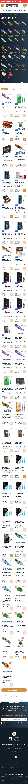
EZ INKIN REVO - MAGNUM (6, 650)
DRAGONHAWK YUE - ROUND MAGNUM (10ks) (6, 574)
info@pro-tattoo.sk (12, 708)
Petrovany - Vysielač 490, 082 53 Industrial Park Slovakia (14, 748)
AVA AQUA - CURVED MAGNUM (7, 625)
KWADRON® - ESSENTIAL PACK (7, 157)
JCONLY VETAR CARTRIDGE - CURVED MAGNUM (20, 521)
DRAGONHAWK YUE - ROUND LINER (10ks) (19, 574)
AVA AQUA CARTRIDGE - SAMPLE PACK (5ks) (19, 134)
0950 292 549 (10, 706)
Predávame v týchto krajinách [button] (11, 768)
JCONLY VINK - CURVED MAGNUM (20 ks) (7, 390)
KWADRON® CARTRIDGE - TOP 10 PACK (7, 208)
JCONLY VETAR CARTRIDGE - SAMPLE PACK (19, 469)
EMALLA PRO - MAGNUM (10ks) (6, 183)
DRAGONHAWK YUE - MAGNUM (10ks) (6, 600)
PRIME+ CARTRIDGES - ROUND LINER (19, 312)
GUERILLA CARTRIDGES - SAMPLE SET (19, 260)
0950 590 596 (19, 706)
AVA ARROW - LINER (6, 106)
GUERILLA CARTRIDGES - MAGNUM (19, 442)
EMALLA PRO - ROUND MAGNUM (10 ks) (7, 234)
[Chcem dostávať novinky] (25, 719)
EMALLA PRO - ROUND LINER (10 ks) (20, 234)
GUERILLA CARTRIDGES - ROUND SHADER (7, 442)
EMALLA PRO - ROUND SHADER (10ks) (20, 208)
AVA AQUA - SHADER (18, 599)
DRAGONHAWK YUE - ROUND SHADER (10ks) (19, 547)
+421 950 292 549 (22, 1)
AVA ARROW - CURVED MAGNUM (20, 364)
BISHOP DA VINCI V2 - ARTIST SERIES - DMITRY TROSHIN (20, 184)
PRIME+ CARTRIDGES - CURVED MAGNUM (7, 286)
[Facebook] (12, 757)
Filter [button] (5, 89)
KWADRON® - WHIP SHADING (6, 259)
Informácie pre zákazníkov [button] (10, 763)
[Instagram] (16, 757)
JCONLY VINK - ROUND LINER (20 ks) (20, 107)
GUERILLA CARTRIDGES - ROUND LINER (6, 338)
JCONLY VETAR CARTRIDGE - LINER (6, 521)
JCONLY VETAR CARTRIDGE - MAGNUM (19, 495)
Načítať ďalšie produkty (13, 690)
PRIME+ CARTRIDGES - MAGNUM (6, 312)
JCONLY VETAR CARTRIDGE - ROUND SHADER (7, 495)
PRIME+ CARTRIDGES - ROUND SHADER (20, 286)
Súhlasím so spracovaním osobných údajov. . (15, 723)
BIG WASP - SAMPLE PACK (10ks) (6, 133)
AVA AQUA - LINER (20, 625)
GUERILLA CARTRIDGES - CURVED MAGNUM (7, 469)
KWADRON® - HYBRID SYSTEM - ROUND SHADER (20, 158)
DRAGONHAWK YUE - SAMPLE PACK (6, 547)
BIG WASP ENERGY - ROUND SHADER (7, 676)
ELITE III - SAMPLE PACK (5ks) (20, 389)
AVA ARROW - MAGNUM (19, 338)
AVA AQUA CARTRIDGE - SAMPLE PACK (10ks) (19, 652)
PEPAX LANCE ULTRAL (19, 415)
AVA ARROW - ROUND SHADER (7, 364)
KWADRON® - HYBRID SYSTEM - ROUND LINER (7, 416)
